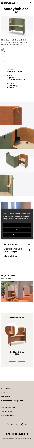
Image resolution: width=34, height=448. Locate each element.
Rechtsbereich (7, 415)
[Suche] (31, 3)
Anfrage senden (8, 407)
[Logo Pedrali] (9, 3)
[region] (17, 224)
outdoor (4, 392)
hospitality (11, 78)
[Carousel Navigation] (17, 361)
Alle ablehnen (17, 230)
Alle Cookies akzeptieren (17, 234)
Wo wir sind (6, 411)
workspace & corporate (16, 79)
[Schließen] (30, 211)
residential (5, 396)
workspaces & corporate (12, 400)
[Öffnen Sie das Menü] (24, 3)
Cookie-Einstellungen (17, 225)
